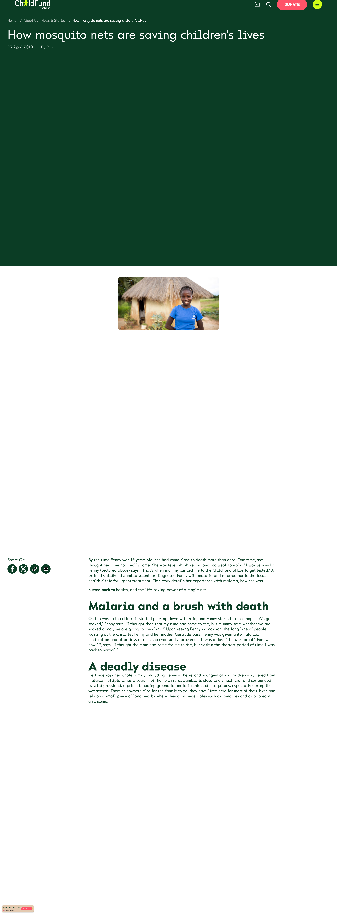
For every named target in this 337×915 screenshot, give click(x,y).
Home (11, 20)
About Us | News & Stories (44, 20)
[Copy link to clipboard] (34, 569)
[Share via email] (46, 569)
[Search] (268, 4)
